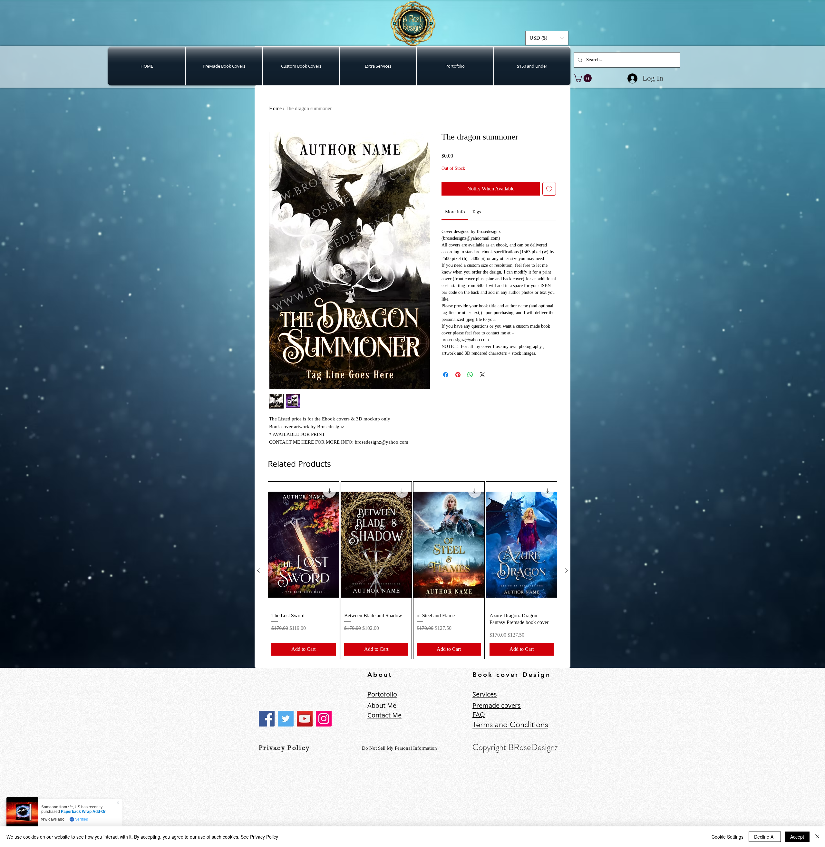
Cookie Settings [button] (727, 836)
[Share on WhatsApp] (470, 375)
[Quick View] (303, 544)
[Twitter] (286, 719)
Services (484, 694)
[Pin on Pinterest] (458, 375)
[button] (546, 38)
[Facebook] (267, 719)
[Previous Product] (258, 570)
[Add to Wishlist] (549, 189)
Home (275, 108)
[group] (412, 570)
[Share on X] (482, 375)
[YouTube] (305, 719)
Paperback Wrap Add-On (83, 811)
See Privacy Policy (259, 836)
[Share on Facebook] (446, 375)
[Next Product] (566, 570)
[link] (584, 78)
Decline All (764, 836)
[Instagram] (324, 719)
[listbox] (546, 38)
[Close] (817, 837)
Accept (797, 836)
